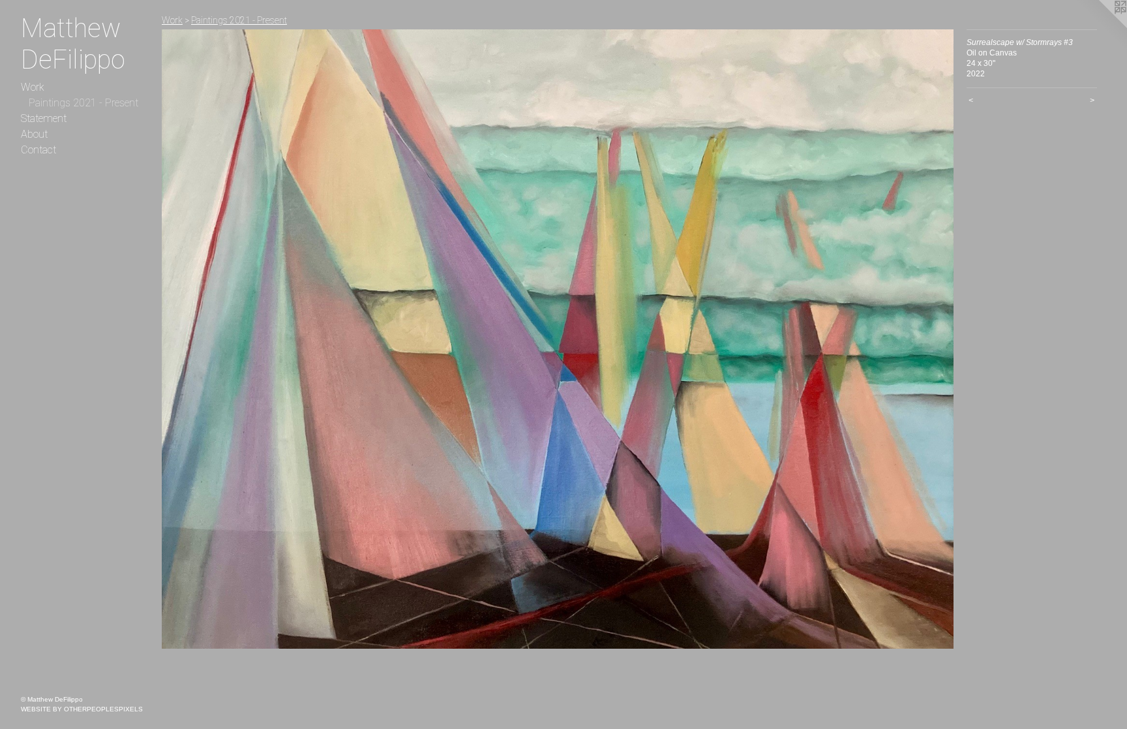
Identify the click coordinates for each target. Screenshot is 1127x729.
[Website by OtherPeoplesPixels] (1101, 26)
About (34, 134)
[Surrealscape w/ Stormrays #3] (558, 339)
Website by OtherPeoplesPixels (82, 709)
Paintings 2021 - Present (83, 103)
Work (32, 87)
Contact (38, 150)
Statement (44, 118)
